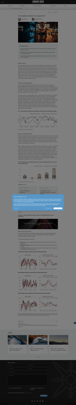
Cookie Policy (55, 204)
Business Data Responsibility (28, 201)
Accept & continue (58, 208)
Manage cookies (48, 208)
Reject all (16, 208)
